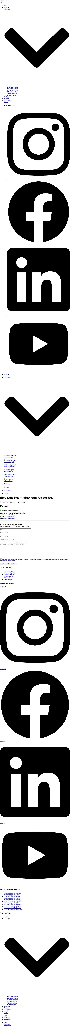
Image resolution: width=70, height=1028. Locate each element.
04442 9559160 (9, 516)
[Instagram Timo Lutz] (38, 179)
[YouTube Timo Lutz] (38, 371)
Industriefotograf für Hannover (12, 901)
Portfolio (6, 7)
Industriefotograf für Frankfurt (12, 906)
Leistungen (7, 9)
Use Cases (7, 97)
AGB (5, 1016)
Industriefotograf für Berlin (11, 895)
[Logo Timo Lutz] (3, 1)
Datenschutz (7, 1019)
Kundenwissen (8, 100)
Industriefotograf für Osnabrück (13, 899)
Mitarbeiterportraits (12, 90)
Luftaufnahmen (11, 95)
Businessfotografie (12, 88)
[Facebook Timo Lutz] (38, 243)
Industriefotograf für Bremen (12, 898)
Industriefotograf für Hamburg (12, 893)
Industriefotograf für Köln (11, 903)
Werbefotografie (12, 92)
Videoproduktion (12, 93)
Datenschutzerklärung (8, 560)
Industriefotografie (12, 87)
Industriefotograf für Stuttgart (12, 896)
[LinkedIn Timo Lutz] (38, 315)
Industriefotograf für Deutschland (13, 909)
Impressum (7, 1017)
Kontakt (6, 102)
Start (5, 5)
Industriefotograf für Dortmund (13, 904)
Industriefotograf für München (12, 908)
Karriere (6, 1013)
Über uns (6, 98)
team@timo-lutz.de (9, 518)
